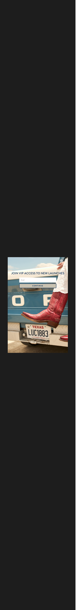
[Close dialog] (61, 260)
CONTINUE (37, 285)
